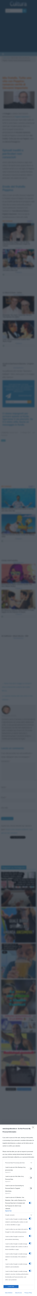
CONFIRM (11, 1286)
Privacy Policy (28, 1292)
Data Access (18, 1292)
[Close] (33, 1128)
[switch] (30, 1169)
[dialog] (18, 1210)
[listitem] (18, 1162)
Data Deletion (8, 1292)
